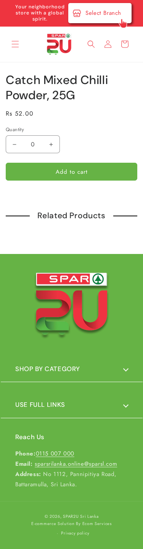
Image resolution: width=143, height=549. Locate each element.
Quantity (15, 129)
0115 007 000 (55, 453)
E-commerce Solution (52, 523)
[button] (15, 44)
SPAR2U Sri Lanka (80, 516)
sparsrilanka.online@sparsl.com (76, 464)
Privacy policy (75, 533)
